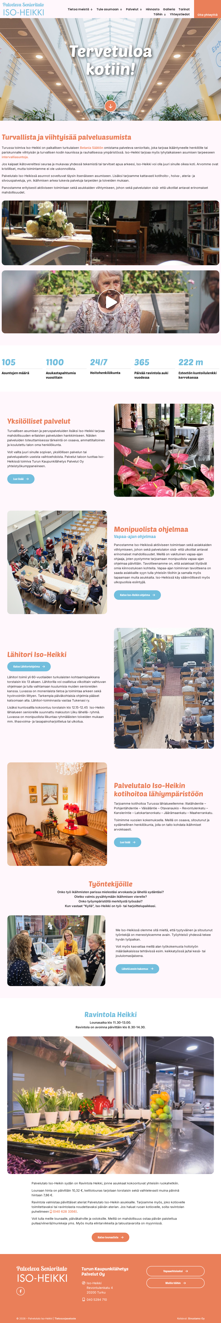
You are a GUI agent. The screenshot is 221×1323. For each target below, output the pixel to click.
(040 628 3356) (65, 1211)
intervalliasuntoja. (15, 157)
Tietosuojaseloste (65, 1318)
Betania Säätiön (91, 148)
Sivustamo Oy (196, 1318)
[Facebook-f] (20, 1291)
